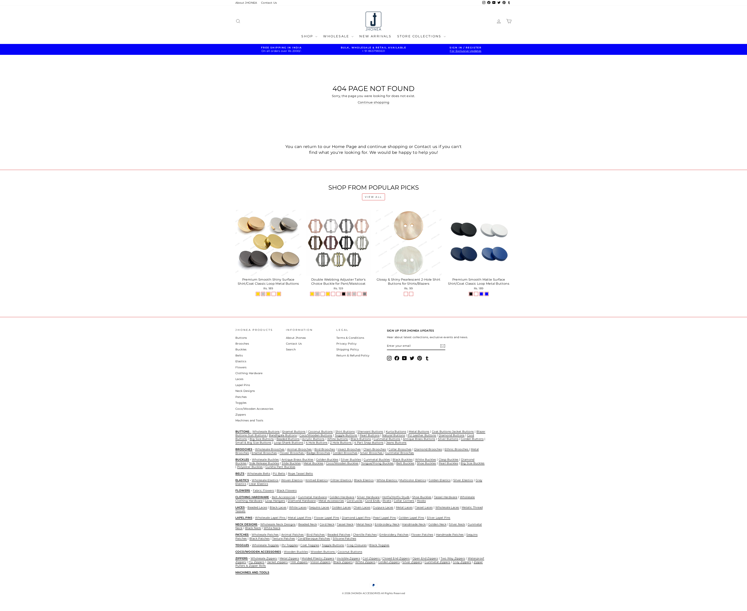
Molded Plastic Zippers (318, 558)
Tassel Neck (345, 524)
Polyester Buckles (250, 466)
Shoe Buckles (426, 463)
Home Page (344, 146)
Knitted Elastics (316, 480)
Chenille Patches (365, 534)
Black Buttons (361, 438)
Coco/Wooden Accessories (254, 408)
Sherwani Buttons (370, 431)
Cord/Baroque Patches (314, 538)
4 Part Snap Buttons (369, 442)
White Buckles (425, 459)
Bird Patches (315, 534)
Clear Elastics (258, 483)
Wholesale (337, 36)
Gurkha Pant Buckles (280, 466)
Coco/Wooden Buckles (342, 463)
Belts (239, 355)
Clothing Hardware (249, 373)
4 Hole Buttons (317, 442)
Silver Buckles (351, 459)
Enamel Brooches (264, 452)
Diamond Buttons (452, 435)
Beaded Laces (257, 507)
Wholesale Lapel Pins (270, 517)
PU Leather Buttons (422, 435)
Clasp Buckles (449, 459)
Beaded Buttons (288, 438)
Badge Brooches (318, 452)
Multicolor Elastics (412, 480)
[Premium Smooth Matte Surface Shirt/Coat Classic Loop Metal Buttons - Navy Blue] (481, 294)
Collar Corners (404, 500)
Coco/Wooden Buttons (315, 435)
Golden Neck (437, 524)
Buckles (241, 349)
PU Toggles (289, 545)
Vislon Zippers (320, 562)
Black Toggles (379, 545)
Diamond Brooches (428, 449)
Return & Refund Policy (353, 355)
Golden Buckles (327, 459)
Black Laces (278, 507)
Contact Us (269, 2)
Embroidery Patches (394, 534)
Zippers (240, 414)
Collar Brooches (399, 449)
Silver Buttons (448, 438)
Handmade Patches (450, 534)
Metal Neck (364, 524)
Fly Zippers (256, 562)
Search (291, 349)
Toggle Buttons (346, 435)
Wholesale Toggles (265, 545)
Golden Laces (341, 507)
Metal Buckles (313, 463)
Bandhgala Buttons (283, 435)
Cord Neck (327, 524)
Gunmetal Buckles (377, 459)
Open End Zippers (425, 558)
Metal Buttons (419, 431)
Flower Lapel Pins (326, 517)
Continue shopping (373, 102)
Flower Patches (422, 534)
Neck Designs (245, 390)
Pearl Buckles (448, 463)
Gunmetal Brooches (399, 452)
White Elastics (387, 480)
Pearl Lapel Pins (384, 517)
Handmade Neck (414, 524)
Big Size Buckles (472, 463)
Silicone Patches (344, 538)
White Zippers (365, 562)
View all (373, 196)
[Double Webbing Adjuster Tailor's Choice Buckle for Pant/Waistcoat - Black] (343, 294)
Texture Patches (283, 538)
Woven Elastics (292, 480)
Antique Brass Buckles (297, 459)
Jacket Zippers (277, 562)
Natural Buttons (393, 435)
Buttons (241, 337)
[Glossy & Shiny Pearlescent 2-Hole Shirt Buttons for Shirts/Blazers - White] (411, 294)
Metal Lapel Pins (299, 517)
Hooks (421, 500)
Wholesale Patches (265, 534)
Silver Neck (457, 524)
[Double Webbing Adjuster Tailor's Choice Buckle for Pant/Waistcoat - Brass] (359, 294)
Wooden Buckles (296, 551)
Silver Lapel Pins (438, 517)
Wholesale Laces (447, 507)
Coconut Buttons (320, 431)
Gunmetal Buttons (387, 438)
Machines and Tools (249, 420)
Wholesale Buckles (265, 459)
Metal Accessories (331, 500)
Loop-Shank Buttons (288, 442)
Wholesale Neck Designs (278, 524)
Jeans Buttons (396, 442)
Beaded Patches (339, 534)
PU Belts (279, 473)
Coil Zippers (372, 558)
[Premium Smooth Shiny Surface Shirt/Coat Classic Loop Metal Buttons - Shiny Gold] (258, 294)
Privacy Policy (346, 343)
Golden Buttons (472, 438)
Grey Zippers (462, 562)
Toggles (241, 402)
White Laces (298, 507)
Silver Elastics (463, 480)
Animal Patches (292, 534)
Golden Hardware (342, 497)
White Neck (272, 528)
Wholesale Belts (258, 473)
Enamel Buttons (294, 431)
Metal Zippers (289, 558)
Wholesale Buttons (266, 431)
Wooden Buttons (323, 551)
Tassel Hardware (445, 497)
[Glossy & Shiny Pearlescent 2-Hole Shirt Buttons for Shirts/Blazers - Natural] (406, 294)
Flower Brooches (292, 452)
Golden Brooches (345, 452)
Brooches (242, 343)
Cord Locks (355, 500)
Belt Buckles (405, 463)
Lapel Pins (242, 385)
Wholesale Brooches (269, 449)
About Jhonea (296, 337)
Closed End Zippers (396, 558)
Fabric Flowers (263, 490)
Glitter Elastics (341, 480)
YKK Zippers (299, 562)
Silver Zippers (412, 562)
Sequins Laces (319, 507)
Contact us (425, 146)
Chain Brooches (374, 449)
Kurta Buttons (396, 431)
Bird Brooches (324, 449)
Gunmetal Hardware (312, 497)
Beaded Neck (307, 524)
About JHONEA (246, 2)
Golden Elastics (440, 480)
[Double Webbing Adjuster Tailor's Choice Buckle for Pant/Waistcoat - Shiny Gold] (312, 294)
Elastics (240, 361)
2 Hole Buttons (341, 442)
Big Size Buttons (262, 438)
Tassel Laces (424, 507)
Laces (239, 379)
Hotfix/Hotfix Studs (396, 497)
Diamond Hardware (302, 500)
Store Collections (420, 36)
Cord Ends (373, 500)
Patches (241, 396)
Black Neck (253, 528)
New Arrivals (375, 36)
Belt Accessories (283, 497)
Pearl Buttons (370, 435)
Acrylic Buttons (313, 438)
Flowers (241, 367)
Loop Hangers (275, 500)
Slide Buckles (291, 463)
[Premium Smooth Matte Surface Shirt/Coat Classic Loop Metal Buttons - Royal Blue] (486, 294)
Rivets (386, 500)
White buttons (337, 438)
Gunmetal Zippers (437, 562)
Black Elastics (364, 480)
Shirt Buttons (345, 431)
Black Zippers (343, 562)
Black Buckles (403, 459)
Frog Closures (357, 545)
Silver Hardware (368, 497)
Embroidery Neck (387, 524)
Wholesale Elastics (265, 480)
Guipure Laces (383, 507)
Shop (307, 36)
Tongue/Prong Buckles (377, 463)
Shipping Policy (347, 349)
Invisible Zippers (348, 558)
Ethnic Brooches (457, 449)
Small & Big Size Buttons (253, 442)
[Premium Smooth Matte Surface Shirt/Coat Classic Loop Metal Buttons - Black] (471, 294)
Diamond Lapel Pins (356, 517)
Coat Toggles (309, 545)
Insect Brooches (349, 449)
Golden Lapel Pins (411, 517)
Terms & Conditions (350, 337)
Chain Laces (361, 507)
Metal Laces (404, 507)
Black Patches (259, 538)
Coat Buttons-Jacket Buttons (453, 431)
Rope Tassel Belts (300, 473)
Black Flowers (287, 490)
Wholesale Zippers (264, 558)
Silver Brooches (371, 452)
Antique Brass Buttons (419, 438)
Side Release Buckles (264, 463)
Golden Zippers (389, 562)
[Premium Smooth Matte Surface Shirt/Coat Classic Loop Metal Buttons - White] (476, 294)
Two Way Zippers (453, 558)
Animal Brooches (299, 449)
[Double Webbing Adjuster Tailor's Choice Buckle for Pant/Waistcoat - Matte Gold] (328, 294)
